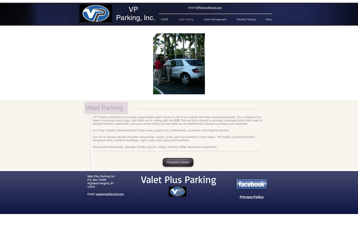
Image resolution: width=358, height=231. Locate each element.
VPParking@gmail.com (209, 7)
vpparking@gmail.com (110, 194)
